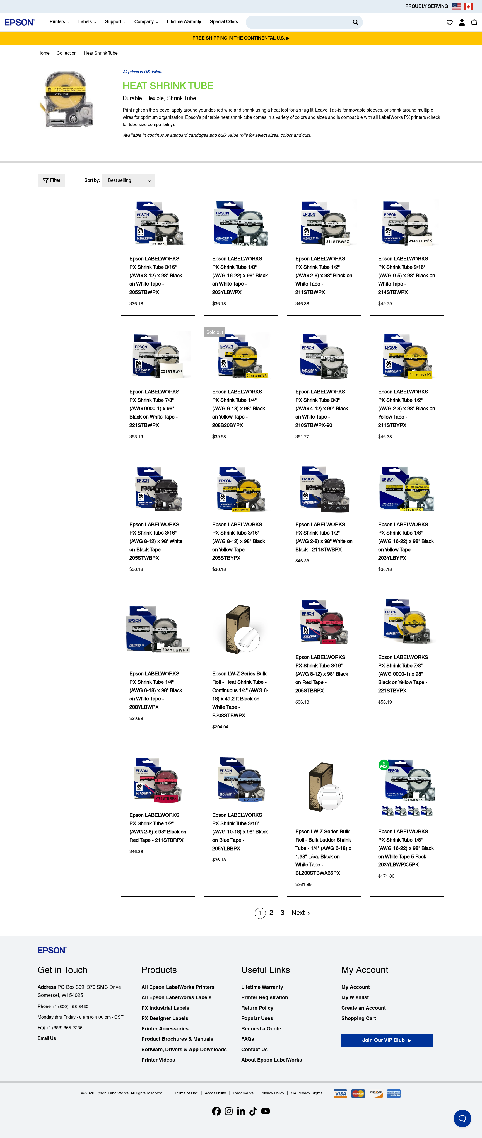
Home (44, 53)
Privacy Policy (272, 1093)
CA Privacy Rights (306, 1093)
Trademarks (243, 1093)
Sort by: (92, 181)
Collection (67, 53)
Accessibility (215, 1093)
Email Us (47, 1039)
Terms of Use (186, 1093)
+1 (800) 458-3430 (70, 1007)
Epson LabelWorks (112, 1093)
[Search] (355, 22)
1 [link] (260, 914)
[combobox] (304, 22)
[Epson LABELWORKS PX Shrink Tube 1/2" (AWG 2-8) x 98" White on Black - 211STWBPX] (324, 488)
